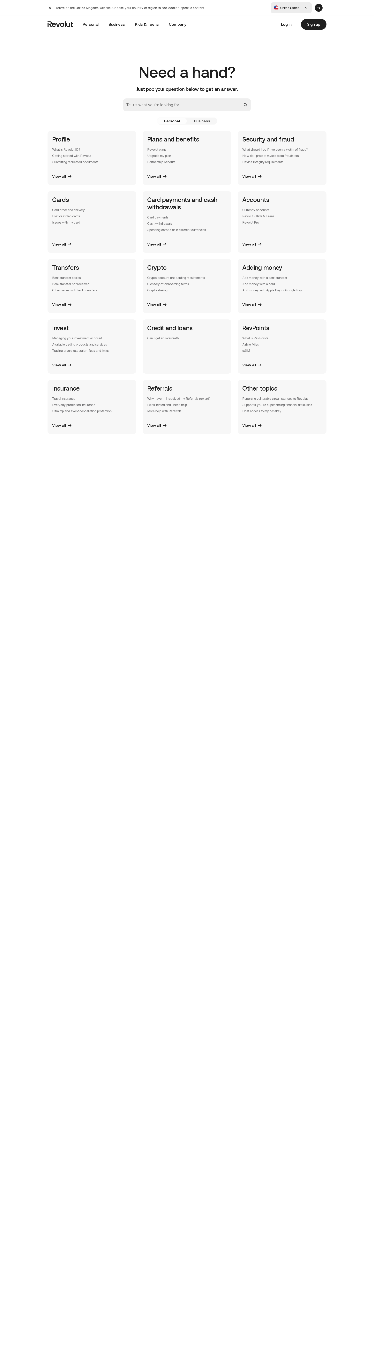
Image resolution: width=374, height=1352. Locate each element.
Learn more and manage (289, 1302)
